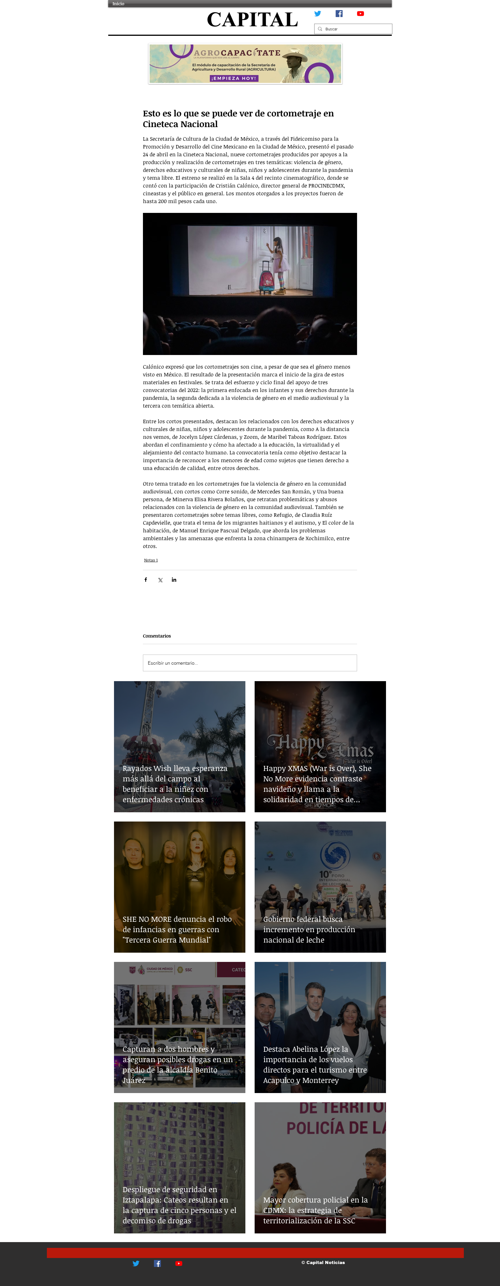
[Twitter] (317, 13)
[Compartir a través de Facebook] (145, 579)
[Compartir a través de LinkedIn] (174, 579)
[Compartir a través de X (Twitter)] (160, 579)
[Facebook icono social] (339, 13)
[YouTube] (360, 13)
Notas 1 (151, 560)
